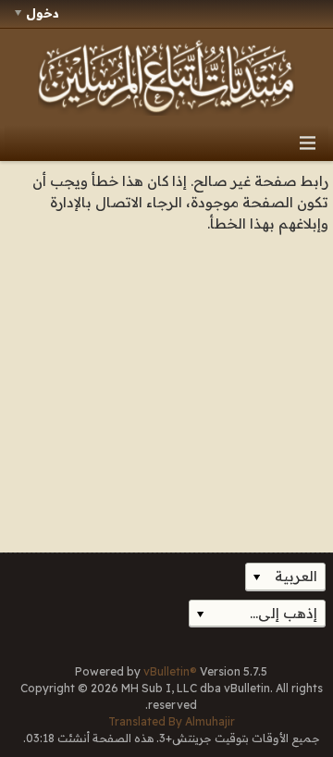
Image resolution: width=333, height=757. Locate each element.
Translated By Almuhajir (171, 721)
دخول (42, 13)
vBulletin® (170, 671)
